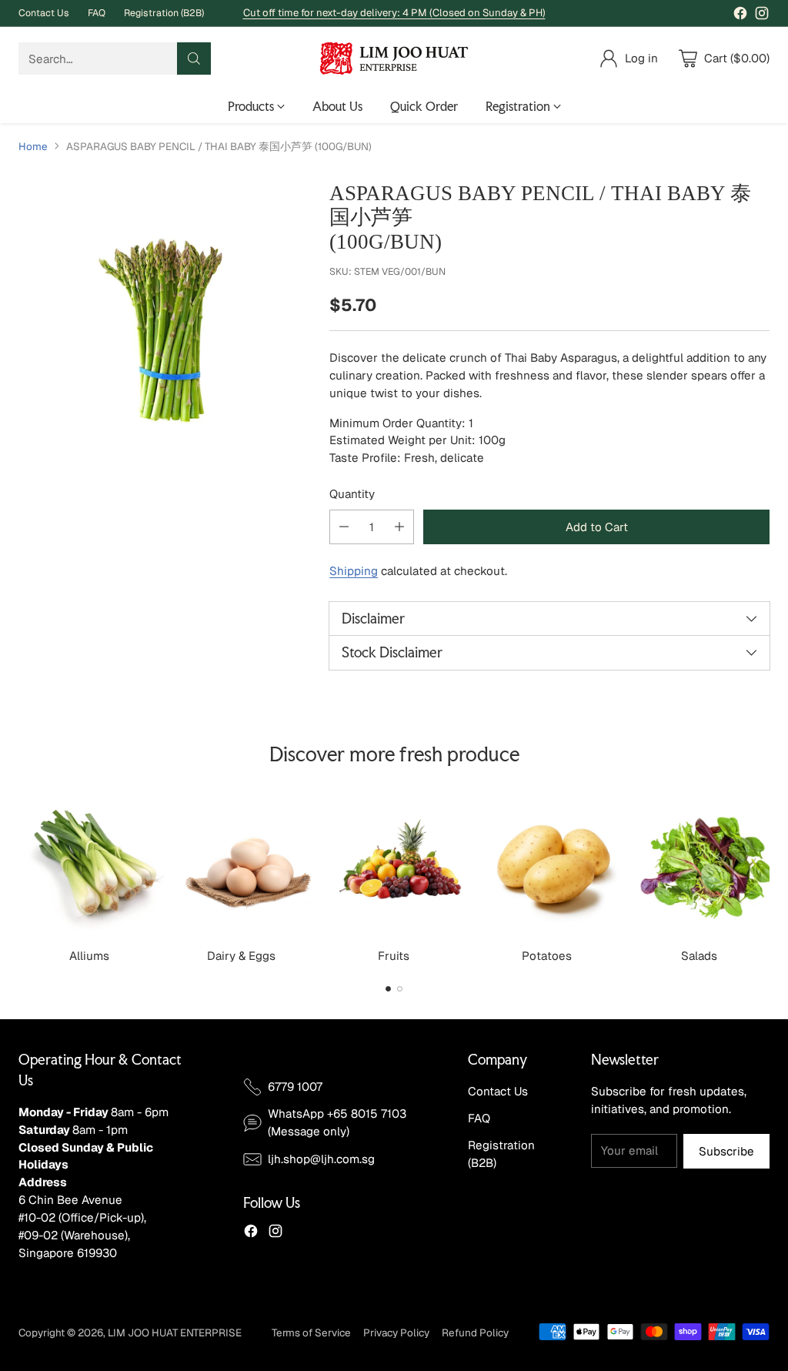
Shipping (353, 570)
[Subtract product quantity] (344, 526)
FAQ (479, 1118)
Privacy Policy (396, 1332)
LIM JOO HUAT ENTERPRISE (175, 1332)
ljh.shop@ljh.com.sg (321, 1159)
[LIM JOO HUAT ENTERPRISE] (394, 58)
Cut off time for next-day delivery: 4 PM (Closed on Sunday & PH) (394, 12)
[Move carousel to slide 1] (388, 988)
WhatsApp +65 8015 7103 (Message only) (337, 1122)
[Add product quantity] (399, 526)
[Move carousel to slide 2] (399, 988)
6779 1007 (295, 1086)
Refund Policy (475, 1332)
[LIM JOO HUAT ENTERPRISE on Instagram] (762, 15)
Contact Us (498, 1091)
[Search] (194, 58)
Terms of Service (311, 1332)
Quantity (352, 494)
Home (33, 146)
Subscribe (726, 1151)
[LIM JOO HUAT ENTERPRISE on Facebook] (740, 15)
